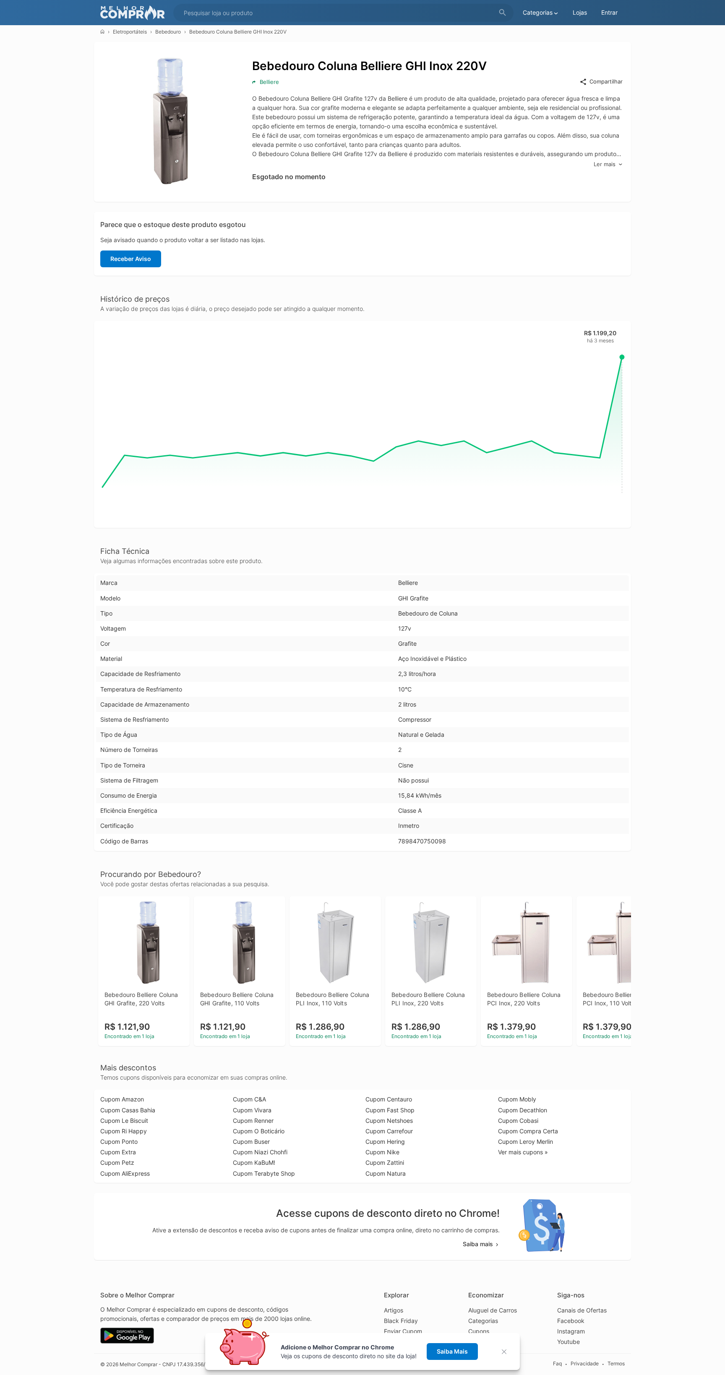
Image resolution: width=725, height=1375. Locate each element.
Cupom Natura (385, 1173)
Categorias (483, 1320)
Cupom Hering (385, 1141)
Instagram (571, 1331)
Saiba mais (478, 1243)
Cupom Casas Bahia (127, 1110)
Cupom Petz (117, 1162)
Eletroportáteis (130, 32)
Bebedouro (168, 32)
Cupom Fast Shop (390, 1110)
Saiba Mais (452, 1351)
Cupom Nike (382, 1152)
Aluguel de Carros (492, 1310)
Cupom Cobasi (518, 1120)
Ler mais (604, 164)
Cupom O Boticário (258, 1131)
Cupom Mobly (517, 1099)
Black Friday (401, 1320)
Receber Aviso (130, 258)
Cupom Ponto (119, 1141)
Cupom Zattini (384, 1162)
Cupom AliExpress (125, 1173)
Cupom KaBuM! (254, 1162)
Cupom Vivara (252, 1110)
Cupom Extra (118, 1152)
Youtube (568, 1341)
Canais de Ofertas (582, 1310)
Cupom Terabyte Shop (264, 1173)
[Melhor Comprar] (134, 12)
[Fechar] (506, 1351)
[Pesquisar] (503, 13)
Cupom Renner (253, 1120)
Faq (557, 1364)
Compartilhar (606, 81)
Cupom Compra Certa (528, 1131)
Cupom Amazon (122, 1099)
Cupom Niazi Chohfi (260, 1152)
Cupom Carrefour (389, 1131)
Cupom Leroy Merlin (525, 1141)
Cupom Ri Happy (123, 1131)
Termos (616, 1364)
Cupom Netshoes (389, 1120)
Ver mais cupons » (523, 1152)
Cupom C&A (249, 1099)
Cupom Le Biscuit (124, 1120)
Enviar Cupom (403, 1331)
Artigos (393, 1310)
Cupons (478, 1331)
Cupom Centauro (388, 1099)
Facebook (570, 1320)
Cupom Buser (251, 1141)
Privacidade (585, 1364)
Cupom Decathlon (522, 1110)
